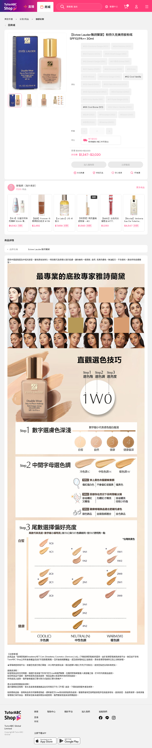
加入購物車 (89, 164)
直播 (36, 717)
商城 (36, 721)
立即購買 (125, 164)
